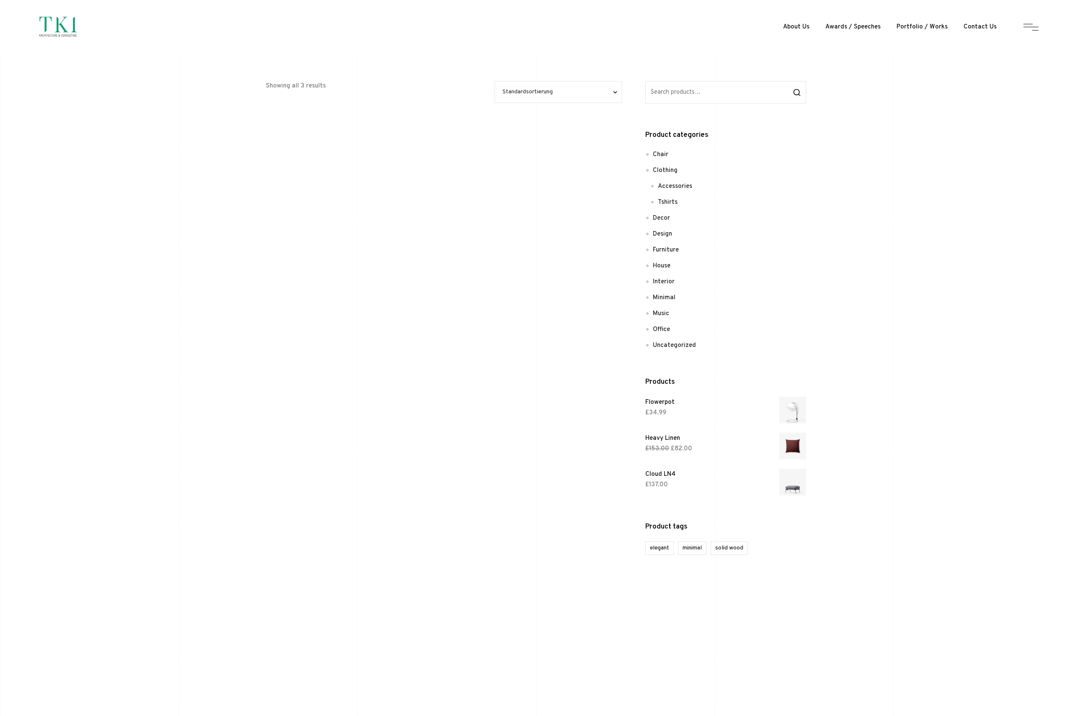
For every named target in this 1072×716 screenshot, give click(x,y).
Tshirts (668, 202)
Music (661, 314)
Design (662, 234)
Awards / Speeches (853, 27)
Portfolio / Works (922, 27)
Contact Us (980, 27)
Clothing (665, 171)
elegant (659, 548)
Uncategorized (674, 345)
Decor (661, 218)
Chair (660, 155)
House (661, 266)
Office (661, 330)
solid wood (729, 548)
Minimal (664, 298)
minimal (692, 548)
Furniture (666, 250)
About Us (796, 27)
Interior (664, 282)
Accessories (675, 186)
